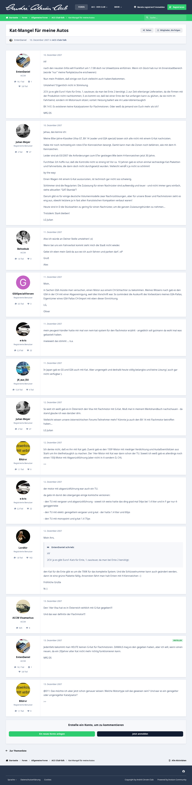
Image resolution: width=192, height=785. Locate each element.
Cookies (47, 779)
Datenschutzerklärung (30, 779)
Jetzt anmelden (140, 733)
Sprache (11, 779)
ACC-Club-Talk (59, 40)
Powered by (172, 779)
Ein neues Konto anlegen (52, 733)
